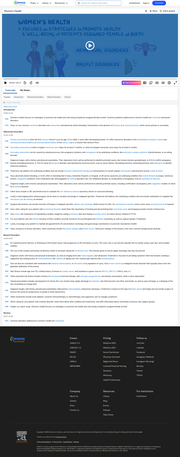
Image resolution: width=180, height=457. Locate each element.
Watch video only (10, 106)
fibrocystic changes (71, 228)
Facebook (141, 352)
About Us (74, 396)
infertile (36, 219)
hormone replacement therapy (77, 171)
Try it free (159, 3)
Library (45, 3)
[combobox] (98, 3)
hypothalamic (142, 139)
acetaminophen (108, 258)
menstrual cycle (51, 147)
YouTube (140, 343)
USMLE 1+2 (75, 343)
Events (106, 405)
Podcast (106, 410)
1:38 (6, 171)
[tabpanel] (90, 209)
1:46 (6, 177)
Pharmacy (107, 375)
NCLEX (73, 357)
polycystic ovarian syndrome (135, 152)
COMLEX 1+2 (75, 347)
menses (116, 125)
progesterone (95, 276)
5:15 (6, 282)
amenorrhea (55, 125)
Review (68, 97)
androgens (158, 163)
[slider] (47, 83)
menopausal (55, 276)
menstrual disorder (53, 209)
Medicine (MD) (109, 343)
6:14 (6, 321)
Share (154, 11)
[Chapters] (144, 82)
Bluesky (140, 366)
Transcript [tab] (10, 90)
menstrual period (131, 125)
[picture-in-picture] (150, 82)
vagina (71, 142)
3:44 (6, 229)
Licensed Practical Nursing (114, 366)
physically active (99, 214)
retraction (95, 281)
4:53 (6, 271)
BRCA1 (105, 271)
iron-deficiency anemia (69, 191)
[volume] (37, 82)
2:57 (6, 204)
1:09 (6, 163)
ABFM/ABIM (75, 366)
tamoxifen (78, 263)
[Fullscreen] (175, 82)
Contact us (74, 410)
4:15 (6, 257)
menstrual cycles (120, 209)
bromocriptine (65, 263)
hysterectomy (158, 204)
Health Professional (111, 380)
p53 (129, 271)
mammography (87, 255)
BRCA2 (112, 271)
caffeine (59, 258)
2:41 (6, 198)
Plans (33, 3)
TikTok (139, 375)
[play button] (5, 82)
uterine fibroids (149, 175)
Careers (73, 401)
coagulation (22, 178)
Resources (60, 3)
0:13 (6, 125)
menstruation (126, 171)
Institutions (134, 3)
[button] (90, 45)
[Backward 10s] (24, 82)
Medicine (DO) (109, 347)
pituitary (152, 139)
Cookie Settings (61, 437)
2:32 (6, 191)
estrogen (84, 276)
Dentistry (107, 370)
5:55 (6, 302)
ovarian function (156, 171)
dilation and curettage (83, 204)
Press (72, 405)
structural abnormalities (46, 142)
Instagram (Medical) (145, 357)
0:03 (6, 119)
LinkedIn (140, 347)
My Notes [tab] (25, 90)
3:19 (6, 214)
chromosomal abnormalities (22, 142)
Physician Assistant (111, 357)
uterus (65, 142)
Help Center (108, 414)
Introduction (18, 97)
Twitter (140, 370)
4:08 (6, 251)
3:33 (6, 224)
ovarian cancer (68, 271)
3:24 (6, 219)
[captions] (157, 82)
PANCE (73, 352)
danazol (55, 263)
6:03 (6, 306)
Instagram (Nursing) (145, 361)
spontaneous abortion (151, 178)
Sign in (146, 3)
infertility (99, 219)
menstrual (156, 117)
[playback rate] (169, 82)
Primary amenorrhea (18, 139)
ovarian (160, 139)
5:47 (6, 297)
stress (17, 214)
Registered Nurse (110, 361)
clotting (73, 178)
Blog (105, 401)
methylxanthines (45, 258)
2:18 (6, 185)
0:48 (6, 147)
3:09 (6, 209)
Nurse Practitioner (111, 352)
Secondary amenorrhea (20, 147)
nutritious (74, 214)
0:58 (6, 154)
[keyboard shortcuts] (163, 82)
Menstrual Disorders (35, 97)
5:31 (6, 290)
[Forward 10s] (31, 82)
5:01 (6, 276)
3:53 (6, 244)
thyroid (56, 163)
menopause (91, 152)
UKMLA (73, 361)
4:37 (6, 265)
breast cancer (88, 228)
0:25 (6, 141)
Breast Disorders (54, 97)
